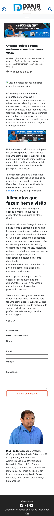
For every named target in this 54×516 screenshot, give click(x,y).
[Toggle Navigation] (27, 16)
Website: (10, 361)
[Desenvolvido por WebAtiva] (27, 513)
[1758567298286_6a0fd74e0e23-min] (27, 138)
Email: (9, 351)
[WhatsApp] (4, 9)
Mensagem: (12, 372)
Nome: (9, 341)
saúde (11, 190)
